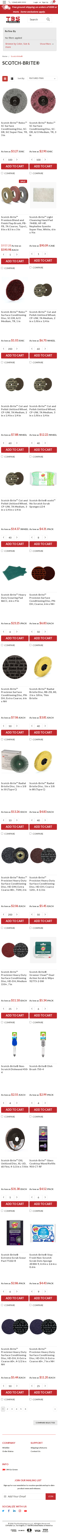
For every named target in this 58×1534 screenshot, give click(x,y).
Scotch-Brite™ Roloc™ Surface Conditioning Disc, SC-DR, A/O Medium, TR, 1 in (14, 316)
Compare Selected (45, 1422)
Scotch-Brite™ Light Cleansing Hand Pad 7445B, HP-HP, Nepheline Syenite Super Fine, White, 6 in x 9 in (42, 224)
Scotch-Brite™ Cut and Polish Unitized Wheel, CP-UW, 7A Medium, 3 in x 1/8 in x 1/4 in (42, 411)
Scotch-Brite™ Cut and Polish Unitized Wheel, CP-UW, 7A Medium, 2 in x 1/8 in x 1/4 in (42, 316)
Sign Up (45, 2)
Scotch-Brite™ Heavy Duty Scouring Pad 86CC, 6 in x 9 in (13, 597)
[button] (29, 45)
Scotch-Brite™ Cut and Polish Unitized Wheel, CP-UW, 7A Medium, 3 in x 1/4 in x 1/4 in (14, 505)
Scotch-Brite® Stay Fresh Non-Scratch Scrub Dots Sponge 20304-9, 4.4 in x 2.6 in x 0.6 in (43, 1260)
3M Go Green (12, 1469)
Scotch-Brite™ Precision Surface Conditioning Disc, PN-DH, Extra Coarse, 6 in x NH (14, 695)
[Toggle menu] (4, 4)
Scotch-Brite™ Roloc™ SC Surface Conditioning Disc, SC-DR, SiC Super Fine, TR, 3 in (14, 129)
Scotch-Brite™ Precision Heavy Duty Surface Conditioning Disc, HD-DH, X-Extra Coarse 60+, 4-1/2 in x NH (14, 1356)
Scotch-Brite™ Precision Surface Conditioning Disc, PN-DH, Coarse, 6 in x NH (42, 599)
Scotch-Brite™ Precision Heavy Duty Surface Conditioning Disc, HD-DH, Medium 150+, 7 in (14, 978)
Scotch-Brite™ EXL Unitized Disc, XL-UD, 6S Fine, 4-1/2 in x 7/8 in (14, 1163)
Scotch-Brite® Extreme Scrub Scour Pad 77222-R (13, 1257)
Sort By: (21, 78)
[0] (50, 2)
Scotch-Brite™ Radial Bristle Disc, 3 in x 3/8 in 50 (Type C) (13, 786)
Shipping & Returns (39, 1448)
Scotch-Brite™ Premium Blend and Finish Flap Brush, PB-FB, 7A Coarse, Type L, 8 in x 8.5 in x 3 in (14, 223)
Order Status (7, 1451)
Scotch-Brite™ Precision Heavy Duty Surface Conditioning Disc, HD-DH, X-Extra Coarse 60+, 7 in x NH (42, 1355)
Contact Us (35, 1451)
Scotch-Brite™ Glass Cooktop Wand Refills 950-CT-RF (42, 1163)
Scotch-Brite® (17, 56)
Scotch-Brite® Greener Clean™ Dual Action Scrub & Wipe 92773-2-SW (41, 976)
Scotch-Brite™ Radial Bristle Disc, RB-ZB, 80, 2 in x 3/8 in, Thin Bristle (43, 693)
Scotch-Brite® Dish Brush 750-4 (41, 1068)
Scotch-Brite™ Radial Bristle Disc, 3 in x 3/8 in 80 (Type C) (41, 786)
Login (36, 2)
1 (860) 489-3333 (19, 2)
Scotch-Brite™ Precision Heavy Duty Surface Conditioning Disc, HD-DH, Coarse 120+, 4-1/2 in (42, 883)
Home (4, 56)
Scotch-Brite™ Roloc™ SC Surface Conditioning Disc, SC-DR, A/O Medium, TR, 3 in (42, 129)
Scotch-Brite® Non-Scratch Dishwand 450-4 (14, 1069)
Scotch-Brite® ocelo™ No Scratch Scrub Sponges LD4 (42, 503)
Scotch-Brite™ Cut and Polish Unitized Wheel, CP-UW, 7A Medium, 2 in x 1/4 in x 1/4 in (14, 411)
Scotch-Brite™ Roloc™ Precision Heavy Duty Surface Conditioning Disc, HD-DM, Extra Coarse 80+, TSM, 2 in (14, 883)
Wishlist (5, 1448)
